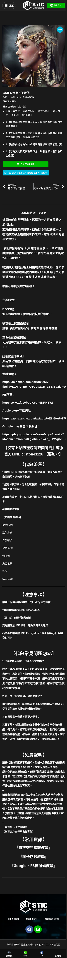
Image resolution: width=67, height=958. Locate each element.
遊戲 (24, 106)
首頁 (5, 97)
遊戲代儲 (15, 97)
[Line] (38, 929)
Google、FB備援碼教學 (33, 865)
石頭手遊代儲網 (22, 617)
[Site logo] (33, 5)
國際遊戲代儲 (28, 97)
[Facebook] (29, 929)
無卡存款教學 (33, 856)
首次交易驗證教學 (33, 847)
